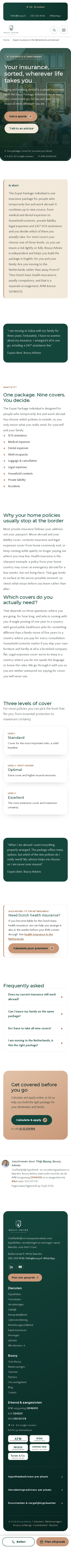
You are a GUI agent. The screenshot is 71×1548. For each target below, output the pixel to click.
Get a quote (20, 116)
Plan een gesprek (25, 1277)
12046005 (36, 1177)
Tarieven (13, 1372)
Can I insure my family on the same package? (35, 1014)
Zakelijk (12, 1309)
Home (6, 40)
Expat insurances (17, 1330)
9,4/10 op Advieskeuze (20, 1430)
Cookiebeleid (40, 1525)
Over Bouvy (14, 1361)
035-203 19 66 (38, 16)
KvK (15, 1413)
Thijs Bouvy (43, 1161)
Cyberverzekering (17, 1320)
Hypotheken (14, 1294)
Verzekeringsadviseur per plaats (35, 1490)
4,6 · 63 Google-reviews (22, 1425)
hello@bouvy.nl (18, 16)
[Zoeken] (54, 30)
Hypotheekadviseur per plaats (35, 1477)
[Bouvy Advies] (11, 30)
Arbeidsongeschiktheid (20, 1325)
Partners (12, 1377)
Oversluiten (14, 1299)
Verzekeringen (16, 1304)
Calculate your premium (33, 948)
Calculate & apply (31, 1120)
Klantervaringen (16, 1366)
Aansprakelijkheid (17, 1314)
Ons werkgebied (17, 1382)
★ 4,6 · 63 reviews (35, 7)
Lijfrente (12, 1340)
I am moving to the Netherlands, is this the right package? (35, 1043)
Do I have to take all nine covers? (35, 1028)
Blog (10, 1387)
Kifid (14, 1181)
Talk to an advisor (21, 128)
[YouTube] (20, 1266)
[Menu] (64, 30)
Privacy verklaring (22, 1525)
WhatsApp (55, 16)
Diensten (38, 1521)
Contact (12, 1392)
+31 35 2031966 (26, 1128)
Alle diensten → (16, 1345)
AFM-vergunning (23, 1408)
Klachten (53, 1525)
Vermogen (13, 1335)
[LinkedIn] (11, 1266)
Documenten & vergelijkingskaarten (35, 1503)
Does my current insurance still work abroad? (35, 997)
